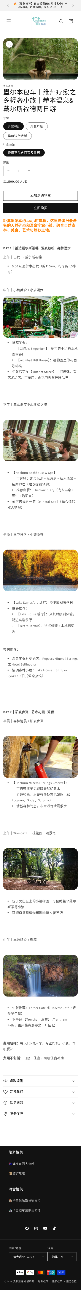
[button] (8, 21)
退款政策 (43, 1281)
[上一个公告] (8, 5)
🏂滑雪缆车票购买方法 (25, 1210)
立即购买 (41, 208)
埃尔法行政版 (17, 136)
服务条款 (71, 1281)
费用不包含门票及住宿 (24, 153)
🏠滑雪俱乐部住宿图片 (25, 1200)
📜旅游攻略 (17, 1173)
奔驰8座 (13, 126)
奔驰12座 (36, 126)
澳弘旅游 (18, 1281)
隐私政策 (57, 1281)
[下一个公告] (73, 5)
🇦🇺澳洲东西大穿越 (22, 1164)
